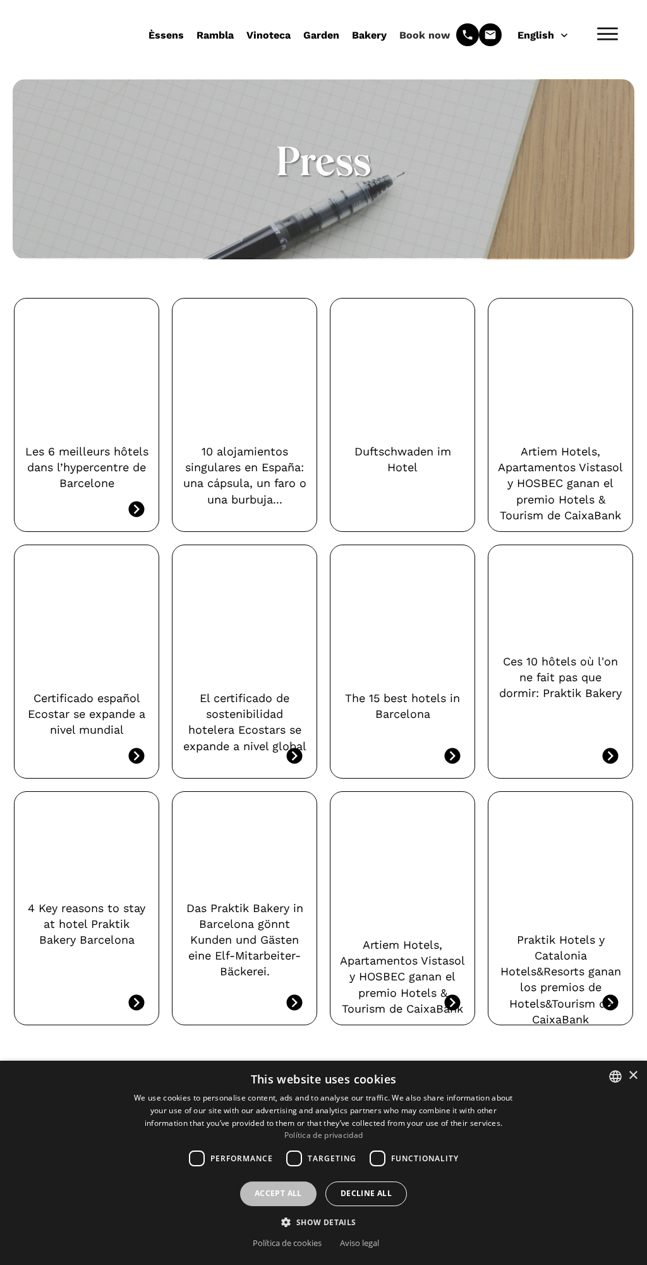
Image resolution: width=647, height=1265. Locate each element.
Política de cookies (287, 1243)
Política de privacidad (323, 1135)
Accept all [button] (278, 1193)
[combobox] (615, 1076)
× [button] (633, 1075)
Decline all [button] (366, 1193)
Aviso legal (359, 1243)
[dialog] (323, 1163)
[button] (323, 1222)
